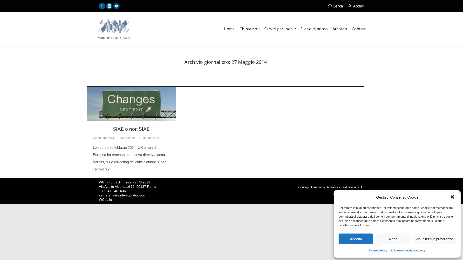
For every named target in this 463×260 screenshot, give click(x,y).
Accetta (356, 239)
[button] (453, 197)
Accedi (358, 6)
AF (362, 187)
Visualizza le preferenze (434, 239)
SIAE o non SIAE (131, 129)
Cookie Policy (378, 250)
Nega (393, 239)
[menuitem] (229, 28)
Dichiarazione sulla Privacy (407, 250)
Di (126, 138)
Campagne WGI (103, 138)
